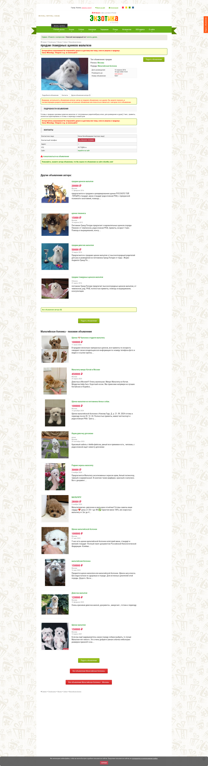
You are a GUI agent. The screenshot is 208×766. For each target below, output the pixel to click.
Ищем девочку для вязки (82, 433)
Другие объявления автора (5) (80, 95)
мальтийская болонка (81, 561)
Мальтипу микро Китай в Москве (86, 369)
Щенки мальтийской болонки (84, 529)
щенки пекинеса (79, 213)
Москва (101, 62)
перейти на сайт (84, 151)
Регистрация (114, 8)
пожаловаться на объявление (56, 156)
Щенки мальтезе (79, 625)
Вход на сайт (101, 8)
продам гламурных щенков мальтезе (87, 277)
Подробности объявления (50, 95)
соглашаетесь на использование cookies (145, 758)
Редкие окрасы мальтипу (82, 465)
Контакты (65, 95)
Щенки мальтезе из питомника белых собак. (91, 401)
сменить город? (87, 8)
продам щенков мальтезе (82, 181)
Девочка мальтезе (79, 593)
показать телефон (87, 140)
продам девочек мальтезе (83, 245)
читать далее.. (92, 37)
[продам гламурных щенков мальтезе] (64, 59)
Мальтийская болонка (107, 66)
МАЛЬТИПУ (76, 497)
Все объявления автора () (52, 310)
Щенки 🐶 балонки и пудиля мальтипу (88, 338)
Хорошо (104, 763)
